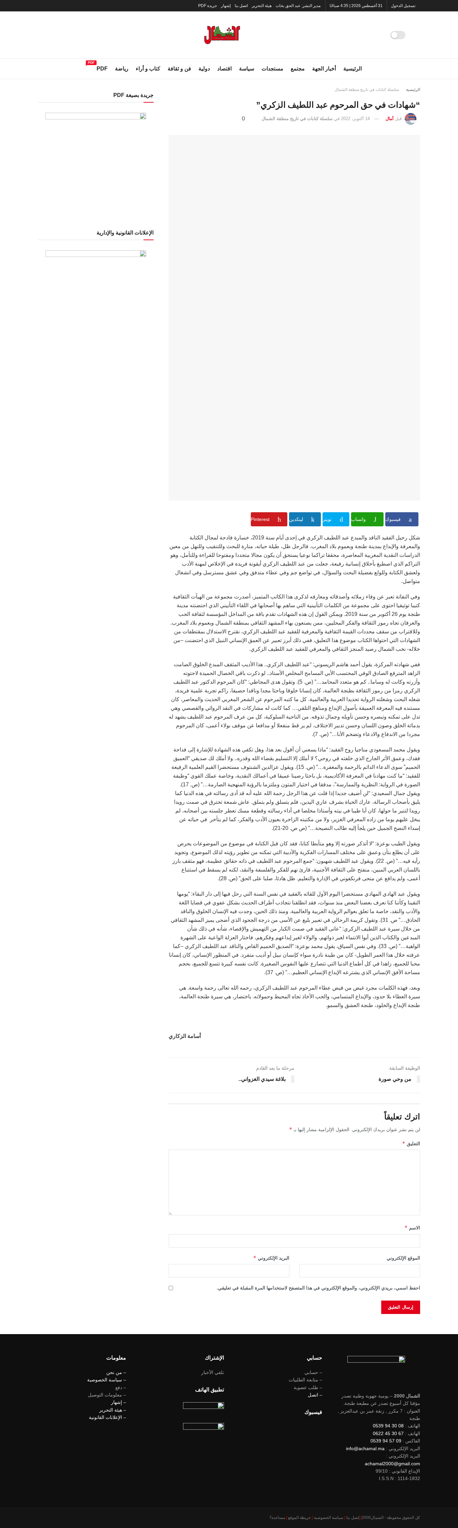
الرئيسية (352, 68)
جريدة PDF (207, 5)
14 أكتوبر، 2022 (355, 118)
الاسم (412, 1227)
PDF (102, 67)
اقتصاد (224, 68)
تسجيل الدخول (403, 5)
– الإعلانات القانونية (107, 1417)
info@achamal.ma (365, 1448)
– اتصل (315, 1395)
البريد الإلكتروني (271, 1258)
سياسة (246, 68)
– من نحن (116, 1372)
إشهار (226, 5)
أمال (390, 118)
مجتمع (298, 68)
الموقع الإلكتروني (403, 1258)
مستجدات (272, 68)
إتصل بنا (352, 1517)
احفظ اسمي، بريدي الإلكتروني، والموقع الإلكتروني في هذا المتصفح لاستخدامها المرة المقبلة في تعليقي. (318, 1287)
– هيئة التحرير (112, 1410)
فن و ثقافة (179, 68)
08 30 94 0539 (388, 1425)
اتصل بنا (241, 5)
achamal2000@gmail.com (392, 1463)
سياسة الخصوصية (328, 1517)
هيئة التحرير (262, 5)
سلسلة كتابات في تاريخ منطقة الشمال (367, 89)
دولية (204, 68)
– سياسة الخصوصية (106, 1379)
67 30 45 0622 (388, 1433)
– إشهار (118, 1402)
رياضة (121, 68)
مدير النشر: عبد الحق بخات (298, 5)
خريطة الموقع (299, 1517)
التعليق (411, 1143)
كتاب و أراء (148, 68)
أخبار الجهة (324, 68)
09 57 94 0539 (385, 1440)
